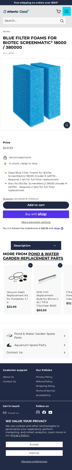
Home (6, 31)
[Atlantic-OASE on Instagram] (38, 412)
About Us (8, 376)
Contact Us (9, 381)
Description (22, 245)
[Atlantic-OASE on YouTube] (50, 412)
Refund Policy (44, 381)
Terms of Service (45, 390)
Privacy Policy (44, 376)
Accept (34, 444)
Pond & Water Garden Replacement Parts (33, 256)
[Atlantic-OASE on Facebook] (44, 412)
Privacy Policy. (20, 435)
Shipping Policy (45, 386)
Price (6, 142)
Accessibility (43, 395)
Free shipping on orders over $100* (36, 2)
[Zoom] (67, 125)
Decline (34, 453)
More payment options (36, 222)
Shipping (8, 198)
